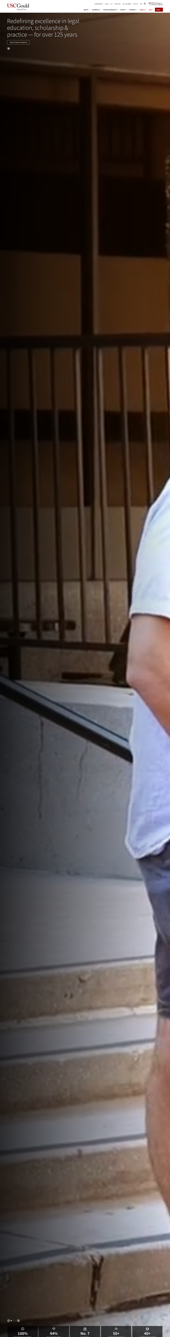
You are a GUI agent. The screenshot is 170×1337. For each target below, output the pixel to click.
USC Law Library (127, 4)
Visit (141, 4)
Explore (142, 10)
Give (150, 10)
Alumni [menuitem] (122, 10)
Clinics (107, 4)
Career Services (98, 4)
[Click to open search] (145, 4)
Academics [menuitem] (95, 10)
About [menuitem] (86, 10)
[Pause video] (8, 48)
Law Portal (117, 4)
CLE (111, 4)
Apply (158, 10)
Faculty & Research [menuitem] (109, 10)
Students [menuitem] (132, 10)
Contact (135, 4)
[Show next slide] (18, 1320)
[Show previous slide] (8, 1320)
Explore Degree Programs (18, 42)
